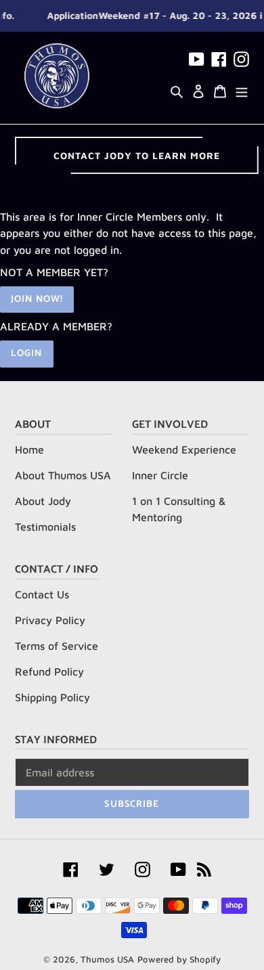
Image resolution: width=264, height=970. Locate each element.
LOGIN (27, 353)
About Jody (43, 501)
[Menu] (241, 90)
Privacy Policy (50, 620)
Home (29, 449)
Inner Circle (160, 475)
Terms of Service (56, 646)
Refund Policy (49, 671)
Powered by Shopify (179, 959)
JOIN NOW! (37, 299)
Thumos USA (107, 959)
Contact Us (42, 594)
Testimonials (45, 527)
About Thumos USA (63, 475)
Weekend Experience (184, 449)
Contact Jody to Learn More (136, 155)
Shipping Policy (52, 697)
